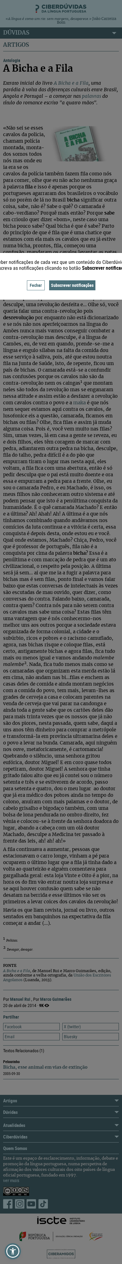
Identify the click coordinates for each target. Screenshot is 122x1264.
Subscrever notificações (72, 285)
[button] (12, 1251)
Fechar (36, 285)
